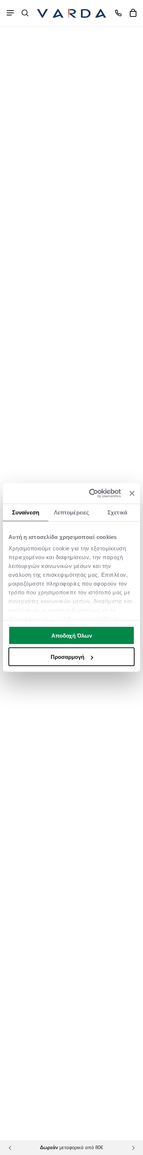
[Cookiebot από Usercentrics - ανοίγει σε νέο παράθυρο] (91, 493)
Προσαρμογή (67, 657)
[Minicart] (132, 12)
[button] (25, 12)
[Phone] (118, 12)
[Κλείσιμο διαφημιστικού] (132, 493)
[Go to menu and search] (10, 12)
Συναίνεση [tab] (25, 512)
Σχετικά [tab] (117, 512)
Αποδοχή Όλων (71, 635)
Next (132, 1147)
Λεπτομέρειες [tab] (71, 512)
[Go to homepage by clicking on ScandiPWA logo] (71, 13)
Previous (11, 1147)
